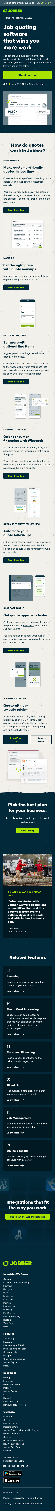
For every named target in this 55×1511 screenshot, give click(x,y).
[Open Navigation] (51, 11)
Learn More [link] (41, 739)
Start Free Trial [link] (27, 75)
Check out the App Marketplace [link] (27, 1216)
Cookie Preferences (32, 1503)
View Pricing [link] (27, 830)
